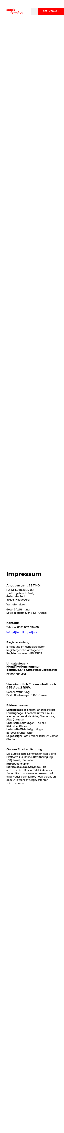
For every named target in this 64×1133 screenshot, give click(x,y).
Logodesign (13, 736)
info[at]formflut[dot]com (22, 632)
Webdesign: (27, 729)
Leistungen (27, 723)
